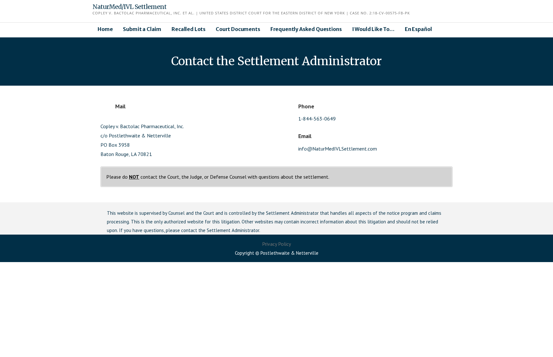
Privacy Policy (276, 244)
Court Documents (238, 29)
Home (105, 29)
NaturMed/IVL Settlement (129, 7)
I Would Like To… (373, 29)
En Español (418, 29)
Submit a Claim (142, 29)
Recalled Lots (188, 29)
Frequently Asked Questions (306, 29)
